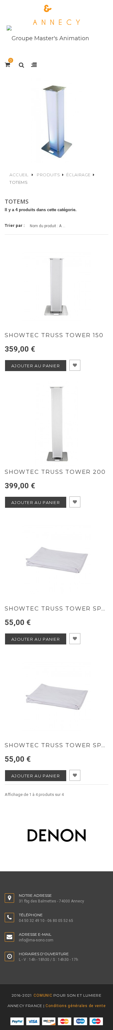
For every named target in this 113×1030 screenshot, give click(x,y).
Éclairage (78, 174)
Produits (48, 174)
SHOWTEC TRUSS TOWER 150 (54, 335)
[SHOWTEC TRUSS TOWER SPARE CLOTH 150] (56, 560)
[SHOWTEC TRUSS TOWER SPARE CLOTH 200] (56, 696)
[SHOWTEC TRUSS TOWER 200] (56, 423)
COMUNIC (42, 995)
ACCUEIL (19, 174)
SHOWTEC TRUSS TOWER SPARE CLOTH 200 (56, 745)
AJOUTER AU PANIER (35, 365)
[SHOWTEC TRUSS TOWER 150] (56, 286)
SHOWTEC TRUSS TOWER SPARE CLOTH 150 (56, 608)
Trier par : (15, 225)
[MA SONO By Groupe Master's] (56, 15)
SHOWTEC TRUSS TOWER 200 (55, 472)
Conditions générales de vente (75, 1006)
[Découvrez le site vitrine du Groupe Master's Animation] (47, 38)
